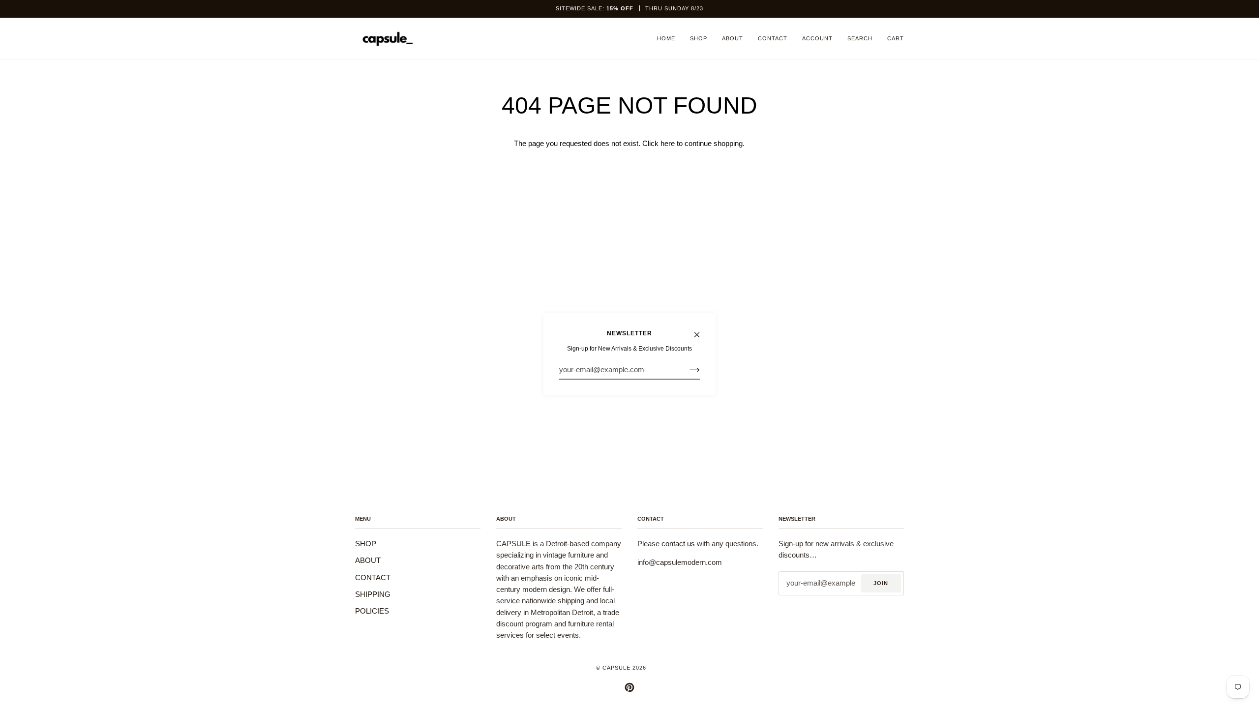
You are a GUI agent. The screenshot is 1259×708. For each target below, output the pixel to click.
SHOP (365, 544)
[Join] (687, 370)
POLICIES (372, 611)
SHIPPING (372, 594)
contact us (678, 544)
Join (880, 583)
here (667, 144)
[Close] (701, 330)
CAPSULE (616, 668)
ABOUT (368, 560)
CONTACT (372, 578)
